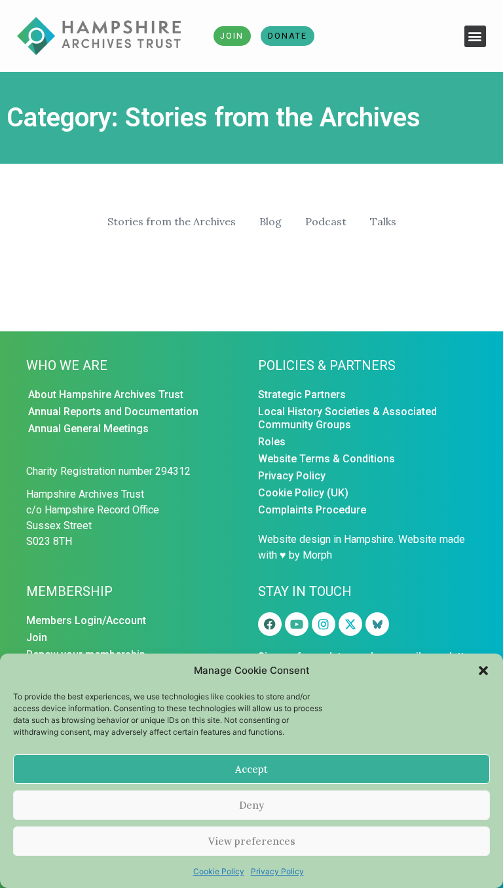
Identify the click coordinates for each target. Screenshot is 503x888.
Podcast (325, 221)
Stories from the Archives (171, 221)
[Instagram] (323, 624)
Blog (270, 221)
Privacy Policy (277, 871)
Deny (251, 805)
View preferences (251, 841)
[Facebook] (270, 624)
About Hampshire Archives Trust (105, 394)
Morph (317, 555)
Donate (287, 36)
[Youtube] (296, 624)
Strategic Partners (302, 394)
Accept (251, 769)
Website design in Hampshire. (327, 539)
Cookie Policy (218, 871)
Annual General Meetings (88, 428)
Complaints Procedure (312, 510)
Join (232, 36)
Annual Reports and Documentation (113, 411)
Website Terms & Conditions (326, 459)
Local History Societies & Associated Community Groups (347, 418)
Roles (272, 441)
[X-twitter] (350, 624)
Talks (383, 221)
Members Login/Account (86, 620)
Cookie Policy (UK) (303, 493)
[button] (483, 670)
